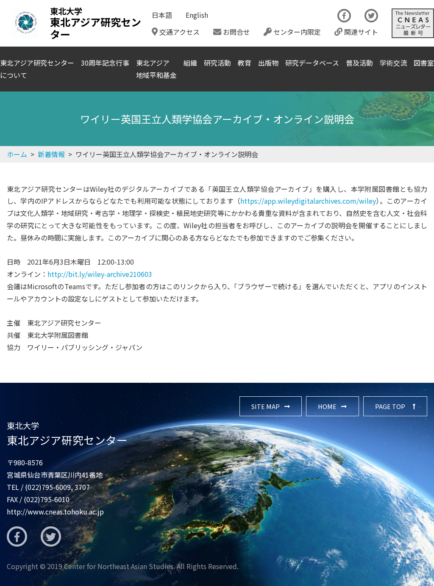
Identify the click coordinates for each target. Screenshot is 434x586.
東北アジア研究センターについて (37, 69)
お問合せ (235, 32)
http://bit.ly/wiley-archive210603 (99, 274)
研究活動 (217, 63)
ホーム (17, 154)
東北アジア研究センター (67, 434)
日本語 (162, 15)
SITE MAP (265, 406)
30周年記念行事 (105, 63)
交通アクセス (179, 32)
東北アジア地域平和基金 (156, 69)
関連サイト (360, 32)
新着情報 (51, 154)
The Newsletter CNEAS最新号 (413, 23)
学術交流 (393, 63)
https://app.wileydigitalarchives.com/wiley (308, 201)
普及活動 (359, 63)
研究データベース (312, 63)
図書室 (424, 63)
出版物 (268, 63)
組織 (190, 63)
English (197, 15)
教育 (244, 63)
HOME (327, 406)
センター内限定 (296, 32)
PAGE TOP (390, 406)
